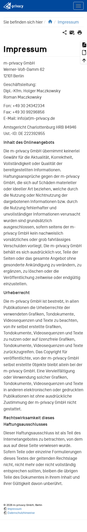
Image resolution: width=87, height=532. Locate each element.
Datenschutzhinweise (21, 513)
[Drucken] (79, 32)
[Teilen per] (64, 32)
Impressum (68, 22)
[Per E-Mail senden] (72, 32)
